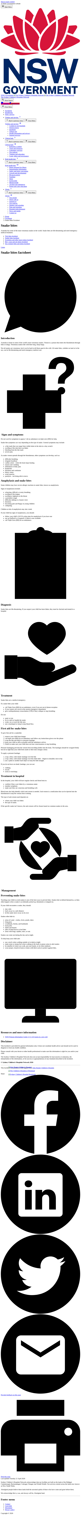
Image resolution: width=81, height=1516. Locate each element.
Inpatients (12, 130)
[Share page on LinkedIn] (40, 1233)
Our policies (13, 152)
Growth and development (17, 173)
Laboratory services (15, 150)
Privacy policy (10, 1510)
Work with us (13, 200)
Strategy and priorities (16, 205)
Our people (13, 198)
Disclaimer (8, 1508)
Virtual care (13, 131)
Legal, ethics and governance (19, 156)
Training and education (17, 154)
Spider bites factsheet (12, 238)
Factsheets (8, 218)
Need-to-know (14, 128)
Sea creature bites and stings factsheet (17, 244)
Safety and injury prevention (18, 171)
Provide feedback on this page (11, 1395)
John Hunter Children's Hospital (43, 1068)
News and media (14, 211)
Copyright (8, 1506)
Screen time (13, 181)
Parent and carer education (18, 186)
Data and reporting (15, 207)
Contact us (12, 213)
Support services (14, 135)
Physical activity (14, 175)
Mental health (13, 183)
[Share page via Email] (40, 1393)
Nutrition (12, 177)
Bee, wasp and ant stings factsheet (16, 242)
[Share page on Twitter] (40, 1313)
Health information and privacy (19, 133)
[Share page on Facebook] (40, 1153)
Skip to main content (8, 2)
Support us (12, 201)
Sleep (11, 179)
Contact (7, 1504)
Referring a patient (15, 147)
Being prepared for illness (17, 167)
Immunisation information (17, 169)
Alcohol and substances (17, 184)
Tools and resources (15, 148)
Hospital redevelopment (17, 209)
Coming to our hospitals (17, 126)
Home (7, 216)
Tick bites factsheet (11, 236)
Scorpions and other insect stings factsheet (19, 240)
